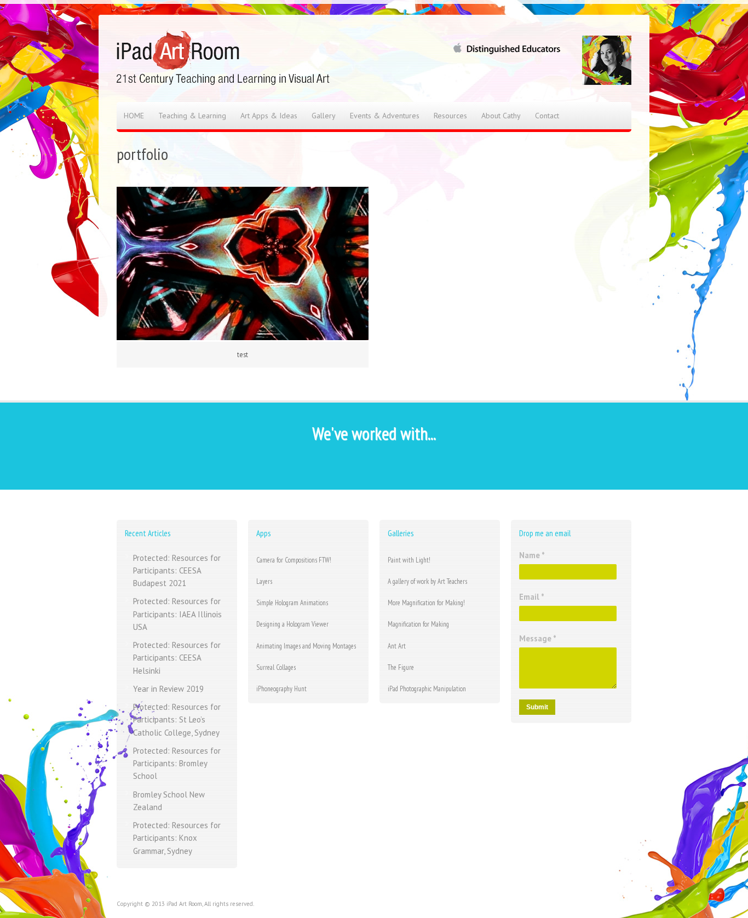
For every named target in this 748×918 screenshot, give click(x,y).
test (242, 354)
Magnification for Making (418, 624)
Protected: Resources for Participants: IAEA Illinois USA (177, 614)
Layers (264, 581)
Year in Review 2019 (168, 689)
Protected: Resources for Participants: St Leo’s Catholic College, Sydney (177, 720)
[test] (243, 263)
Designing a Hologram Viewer (292, 624)
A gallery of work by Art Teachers (427, 581)
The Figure (401, 667)
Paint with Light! (409, 560)
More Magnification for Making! (426, 602)
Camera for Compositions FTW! (293, 560)
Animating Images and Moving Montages (306, 646)
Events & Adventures (384, 116)
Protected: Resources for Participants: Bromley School (177, 763)
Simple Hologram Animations (292, 602)
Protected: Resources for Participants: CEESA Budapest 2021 (177, 571)
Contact (547, 116)
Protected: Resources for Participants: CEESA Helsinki (177, 658)
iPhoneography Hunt (281, 688)
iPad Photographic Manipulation (427, 688)
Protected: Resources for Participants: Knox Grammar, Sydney (177, 838)
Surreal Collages (276, 667)
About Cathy (501, 116)
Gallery (324, 116)
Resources (450, 116)
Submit (537, 707)
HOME (134, 116)
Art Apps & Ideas (268, 116)
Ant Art (397, 646)
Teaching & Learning (192, 116)
